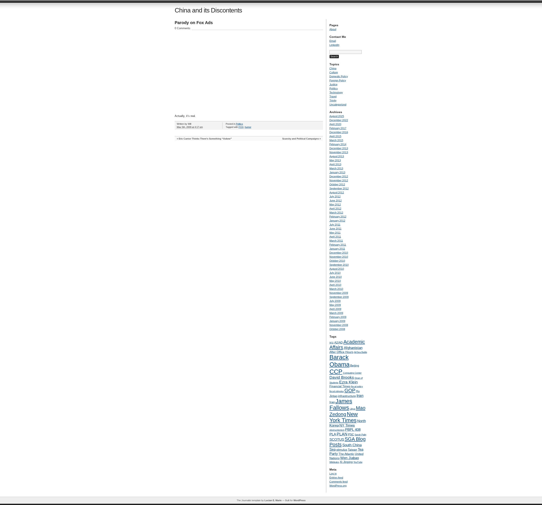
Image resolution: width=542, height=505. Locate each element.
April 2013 (335, 164)
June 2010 (335, 276)
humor (248, 127)
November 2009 (338, 293)
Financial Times (339, 386)
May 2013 (335, 160)
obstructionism (336, 430)
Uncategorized (337, 104)
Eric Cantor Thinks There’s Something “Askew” (205, 138)
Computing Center (352, 373)
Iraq (332, 402)
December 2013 (338, 148)
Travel (333, 96)
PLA (332, 434)
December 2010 (338, 252)
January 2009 (337, 321)
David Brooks (341, 377)
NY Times (347, 425)
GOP (349, 390)
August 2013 (336, 156)
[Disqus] (249, 198)
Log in (333, 473)
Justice (333, 84)
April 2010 (335, 284)
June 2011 (335, 228)
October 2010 (337, 260)
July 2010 (335, 272)
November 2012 (338, 180)
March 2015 (336, 140)
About (332, 29)
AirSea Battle (360, 352)
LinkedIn (334, 45)
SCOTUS (336, 440)
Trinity (332, 100)
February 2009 (337, 317)
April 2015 (335, 136)
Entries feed (336, 477)
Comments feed (338, 481)
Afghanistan (353, 348)
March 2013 (336, 168)
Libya (352, 409)
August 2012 (336, 192)
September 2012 (339, 188)
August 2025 (336, 116)
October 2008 (337, 329)
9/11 (331, 342)
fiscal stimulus (336, 391)
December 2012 (338, 176)
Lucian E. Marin (273, 500)
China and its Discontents (208, 10)
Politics (239, 124)
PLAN (342, 434)
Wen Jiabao (349, 458)
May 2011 (335, 232)
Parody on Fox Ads (194, 22)
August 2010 (336, 268)
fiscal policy (357, 386)
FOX (241, 127)
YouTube (357, 462)
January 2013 (337, 172)
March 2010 (336, 288)
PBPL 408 (353, 430)
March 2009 (336, 313)
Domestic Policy (338, 76)
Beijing (354, 365)
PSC (351, 434)
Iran (360, 395)
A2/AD (338, 342)
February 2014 (337, 144)
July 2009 (335, 301)
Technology (336, 92)
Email (332, 41)
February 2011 (337, 244)
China (332, 68)
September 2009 (339, 297)
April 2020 (335, 124)
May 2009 (335, 305)
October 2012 (337, 184)
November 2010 (338, 256)
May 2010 (335, 280)
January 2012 (337, 220)
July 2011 (334, 224)
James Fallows (340, 404)
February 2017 (337, 128)
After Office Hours (341, 352)
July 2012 (335, 196)
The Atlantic (346, 454)
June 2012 (335, 200)
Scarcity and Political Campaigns (300, 138)
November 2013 (338, 152)
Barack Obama (339, 361)
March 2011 (336, 240)
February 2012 (337, 216)
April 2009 (335, 309)
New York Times (343, 417)
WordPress (299, 500)
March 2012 (336, 212)
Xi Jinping (346, 462)
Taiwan (352, 449)
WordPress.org (338, 485)
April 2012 (335, 208)
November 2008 (338, 325)
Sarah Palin (360, 434)
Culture (333, 72)
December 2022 (338, 120)
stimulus (341, 449)
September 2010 (339, 264)
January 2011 (337, 248)
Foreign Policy (337, 80)
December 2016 (338, 132)
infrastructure (347, 396)
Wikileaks (334, 462)
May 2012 (335, 204)
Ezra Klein (348, 382)
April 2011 (335, 236)
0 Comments (182, 28)
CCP (335, 371)
